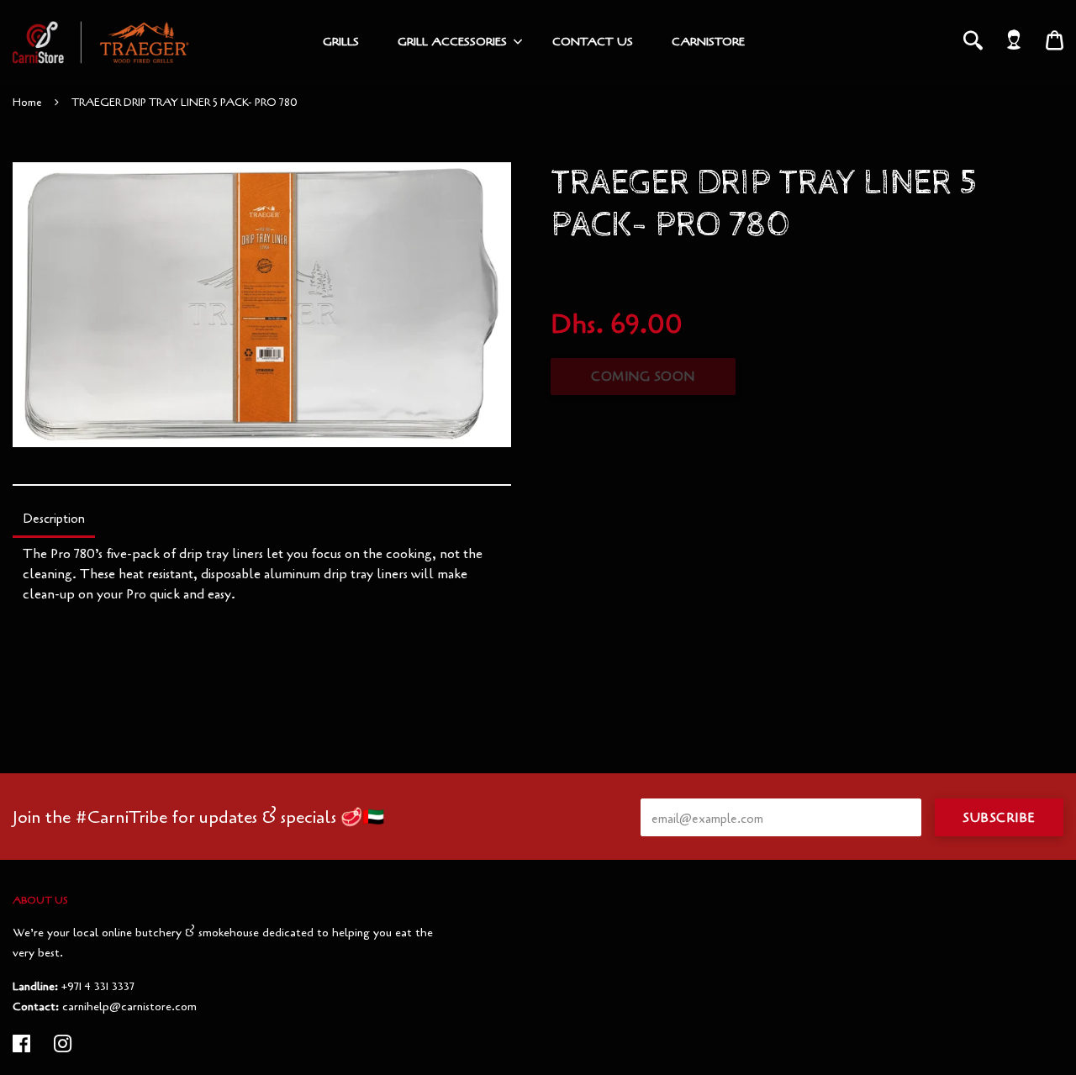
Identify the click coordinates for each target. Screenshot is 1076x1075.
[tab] (54, 520)
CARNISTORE (708, 42)
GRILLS (341, 42)
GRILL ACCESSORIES (452, 42)
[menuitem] (340, 42)
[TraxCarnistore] (101, 41)
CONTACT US (592, 42)
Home (27, 102)
